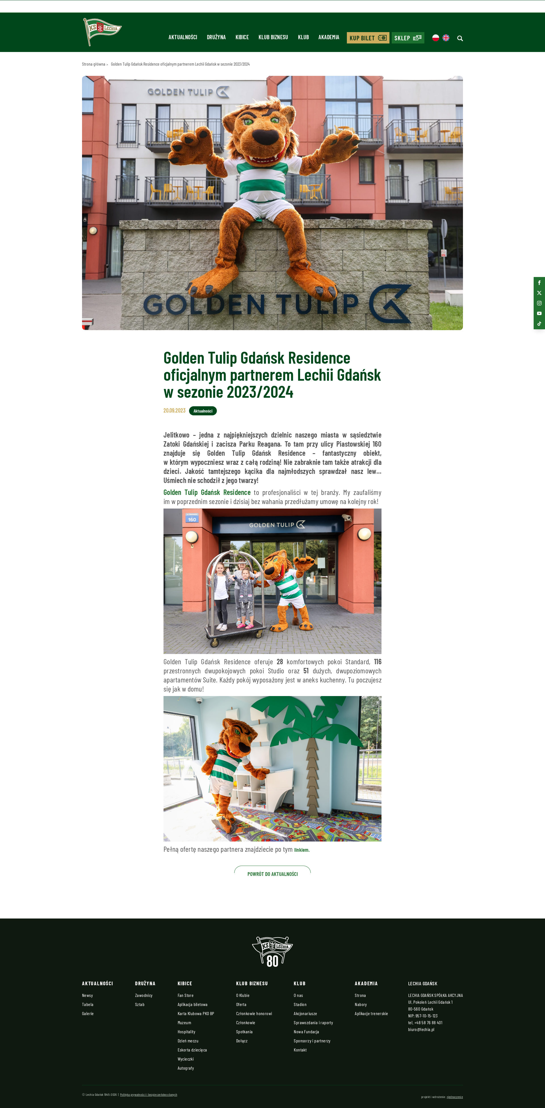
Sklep (402, 37)
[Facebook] (539, 282)
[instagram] (539, 303)
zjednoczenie (455, 1097)
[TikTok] (539, 323)
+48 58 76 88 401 (428, 1022)
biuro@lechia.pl (421, 1029)
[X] (539, 293)
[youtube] (539, 313)
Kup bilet (362, 37)
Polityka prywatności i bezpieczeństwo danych (148, 1094)
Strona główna (93, 63)
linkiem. (302, 849)
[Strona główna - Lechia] (102, 34)
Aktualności (203, 410)
